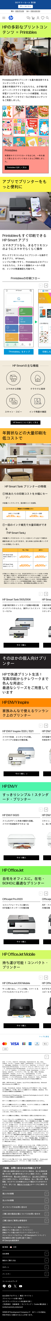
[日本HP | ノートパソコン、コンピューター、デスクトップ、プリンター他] (11, 17)
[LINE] (4, 1286)
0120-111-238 (19, 11)
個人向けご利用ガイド (22, 1177)
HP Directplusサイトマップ (34, 1235)
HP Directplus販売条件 (10, 1241)
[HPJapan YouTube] (20, 1286)
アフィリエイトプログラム (12, 1235)
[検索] (47, 18)
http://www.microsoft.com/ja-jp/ (11, 1155)
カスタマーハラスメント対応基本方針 (16, 1301)
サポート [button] (5, 1267)
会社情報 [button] (5, 1254)
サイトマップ (26, 1304)
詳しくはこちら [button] (25, 6)
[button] (46, 285)
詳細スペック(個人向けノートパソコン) (17, 1230)
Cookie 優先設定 (40, 1304)
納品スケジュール (9, 1227)
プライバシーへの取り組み (12, 1299)
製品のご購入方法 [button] (9, 1261)
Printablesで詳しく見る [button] (17, 167)
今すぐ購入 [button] (21, 645)
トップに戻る (44, 1037)
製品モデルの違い (24, 1185)
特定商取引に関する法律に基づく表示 (16, 1238)
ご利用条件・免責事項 (10, 1304)
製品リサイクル (25, 1296)
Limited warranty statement (12, 1307)
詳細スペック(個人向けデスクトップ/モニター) (19, 1233)
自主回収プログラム (9, 1296)
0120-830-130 (35, 11)
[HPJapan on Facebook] (9, 1286)
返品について (23, 1227)
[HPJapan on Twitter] (15, 1286)
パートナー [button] (6, 1274)
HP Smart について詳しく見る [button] (25, 422)
